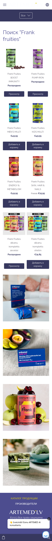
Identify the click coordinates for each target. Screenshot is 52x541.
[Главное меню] (5, 5)
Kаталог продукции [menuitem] (24, 498)
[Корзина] (3, 537)
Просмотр (14, 94)
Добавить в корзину (14, 146)
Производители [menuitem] (26, 503)
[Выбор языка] (47, 5)
